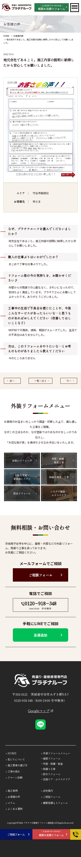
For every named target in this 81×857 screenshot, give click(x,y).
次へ (68, 380)
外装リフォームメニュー (56, 753)
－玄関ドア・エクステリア (55, 779)
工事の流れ (14, 771)
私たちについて (16, 759)
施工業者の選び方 (17, 765)
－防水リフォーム (50, 774)
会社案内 (48, 790)
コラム (11, 803)
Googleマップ (39, 710)
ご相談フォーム (40, 574)
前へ (12, 380)
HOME (6, 35)
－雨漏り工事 (47, 769)
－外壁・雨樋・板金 (51, 763)
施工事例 (13, 790)
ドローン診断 (15, 777)
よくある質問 (15, 809)
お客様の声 (18, 35)
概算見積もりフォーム (55, 803)
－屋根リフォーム (50, 758)
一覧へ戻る (40, 380)
